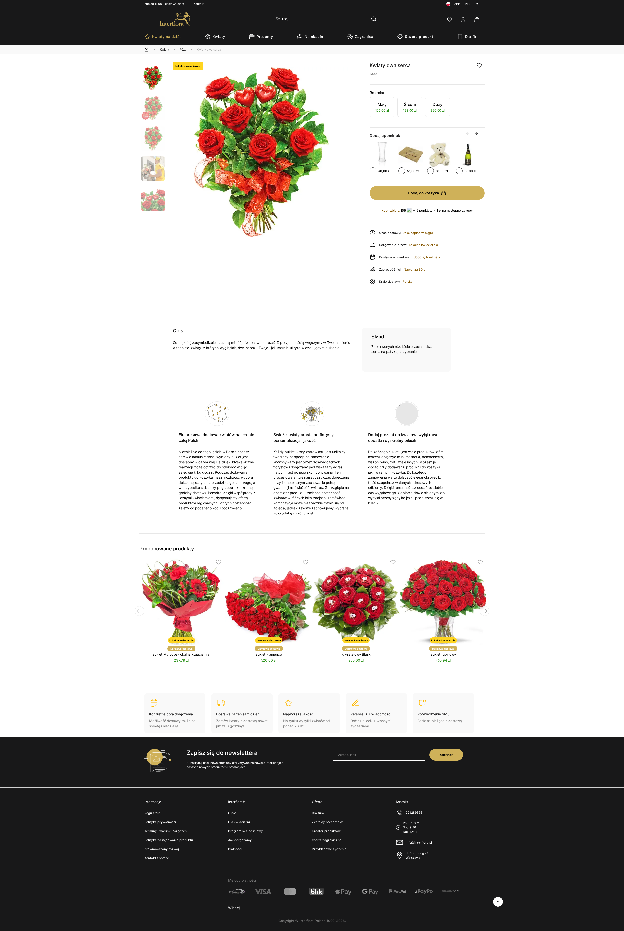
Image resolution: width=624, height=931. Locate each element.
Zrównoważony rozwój (161, 849)
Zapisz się (446, 754)
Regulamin (152, 813)
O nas (232, 813)
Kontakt (199, 4)
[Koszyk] (477, 20)
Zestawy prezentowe (328, 822)
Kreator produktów (326, 831)
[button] (371, 19)
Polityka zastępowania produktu (168, 840)
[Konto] (463, 20)
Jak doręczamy (240, 840)
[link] (382, 108)
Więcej (234, 908)
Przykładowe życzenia (329, 849)
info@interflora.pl (419, 842)
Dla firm (318, 813)
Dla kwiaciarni (239, 822)
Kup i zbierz (390, 210)
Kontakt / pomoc (156, 858)
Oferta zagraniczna (326, 840)
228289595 (414, 812)
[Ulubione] (449, 20)
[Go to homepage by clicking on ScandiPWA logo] (175, 19)
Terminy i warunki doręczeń (165, 831)
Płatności (235, 849)
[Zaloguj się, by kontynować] (479, 65)
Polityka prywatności (160, 822)
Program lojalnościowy (245, 831)
